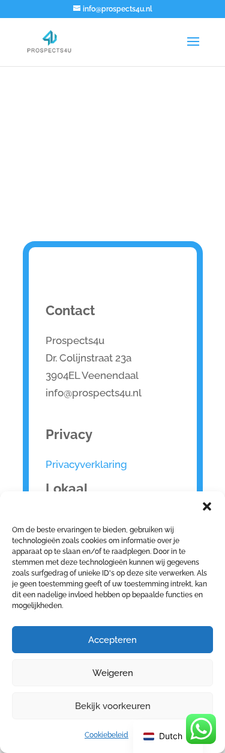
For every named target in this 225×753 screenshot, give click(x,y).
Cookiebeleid (106, 734)
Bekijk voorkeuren (113, 706)
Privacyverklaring (86, 464)
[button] (207, 506)
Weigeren (112, 672)
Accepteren (112, 639)
